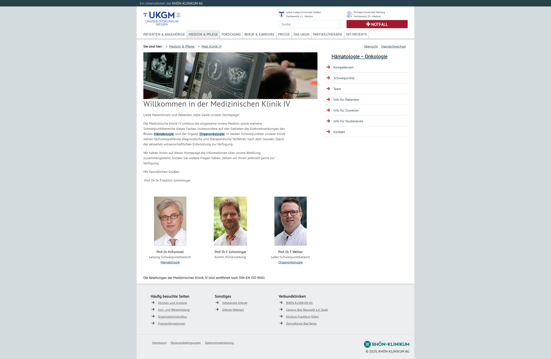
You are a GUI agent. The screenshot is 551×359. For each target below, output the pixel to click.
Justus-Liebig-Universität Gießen (303, 12)
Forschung (231, 34)
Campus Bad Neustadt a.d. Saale (307, 310)
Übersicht (371, 46)
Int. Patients (356, 34)
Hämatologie (163, 134)
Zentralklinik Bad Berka (301, 323)
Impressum (159, 343)
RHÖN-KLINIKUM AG (299, 303)
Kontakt (339, 132)
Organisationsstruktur (172, 317)
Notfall (379, 24)
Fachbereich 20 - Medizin (367, 16)
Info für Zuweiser (346, 110)
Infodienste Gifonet (235, 303)
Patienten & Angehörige (164, 34)
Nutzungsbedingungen (186, 343)
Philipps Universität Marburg (369, 12)
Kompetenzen (343, 67)
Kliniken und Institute (172, 303)
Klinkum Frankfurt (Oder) (302, 317)
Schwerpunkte (343, 78)
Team (337, 89)
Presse (284, 34)
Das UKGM (302, 34)
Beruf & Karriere (259, 34)
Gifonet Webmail (233, 310)
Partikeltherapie (327, 34)
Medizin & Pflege (203, 34)
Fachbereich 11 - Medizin (299, 16)
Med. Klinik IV (211, 46)
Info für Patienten (346, 99)
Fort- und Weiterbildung (174, 310)
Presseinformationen (171, 323)
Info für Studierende (348, 121)
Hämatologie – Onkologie (359, 56)
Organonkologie (291, 262)
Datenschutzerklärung (219, 343)
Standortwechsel (393, 46)
